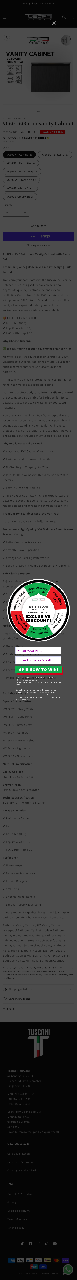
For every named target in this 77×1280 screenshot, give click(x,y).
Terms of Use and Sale (42, 692)
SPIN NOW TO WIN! (38, 670)
